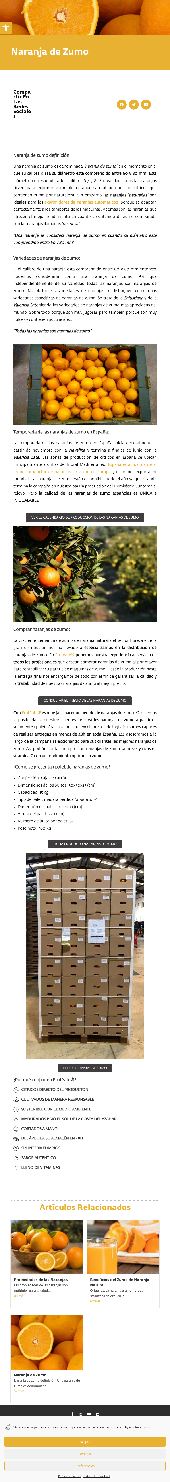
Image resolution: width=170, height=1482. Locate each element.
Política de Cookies (69, 1476)
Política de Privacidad (96, 1476)
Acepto (85, 1441)
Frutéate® (64, 655)
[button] (6, 28)
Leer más (19, 1296)
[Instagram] (81, 1414)
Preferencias (85, 1466)
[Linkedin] (97, 1414)
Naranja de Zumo (30, 1375)
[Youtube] (89, 1414)
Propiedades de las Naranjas (41, 1280)
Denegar (85, 1453)
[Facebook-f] (72, 1414)
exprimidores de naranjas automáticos (81, 202)
